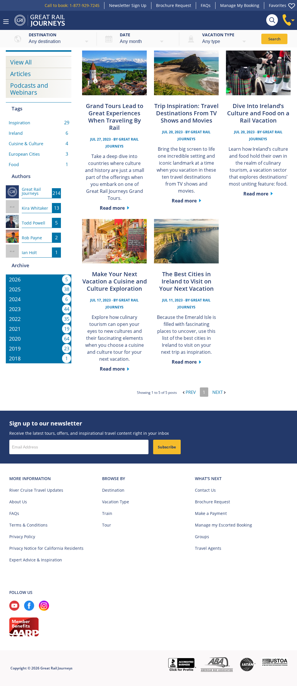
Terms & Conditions (28, 525)
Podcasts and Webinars (29, 88)
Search (274, 39)
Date (125, 34)
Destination (42, 34)
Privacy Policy (22, 536)
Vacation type (218, 34)
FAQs (206, 5)
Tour (106, 525)
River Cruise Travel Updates (36, 490)
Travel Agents (208, 548)
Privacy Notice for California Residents (46, 548)
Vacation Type (115, 501)
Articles (20, 74)
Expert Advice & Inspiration (35, 560)
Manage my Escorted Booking (223, 525)
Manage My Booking (239, 5)
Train (107, 513)
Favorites (277, 5)
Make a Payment (211, 513)
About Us (18, 501)
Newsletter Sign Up (127, 5)
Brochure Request (173, 5)
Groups (202, 536)
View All (21, 62)
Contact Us (205, 490)
